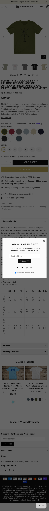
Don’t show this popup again (25, 272)
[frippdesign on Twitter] (22, 267)
